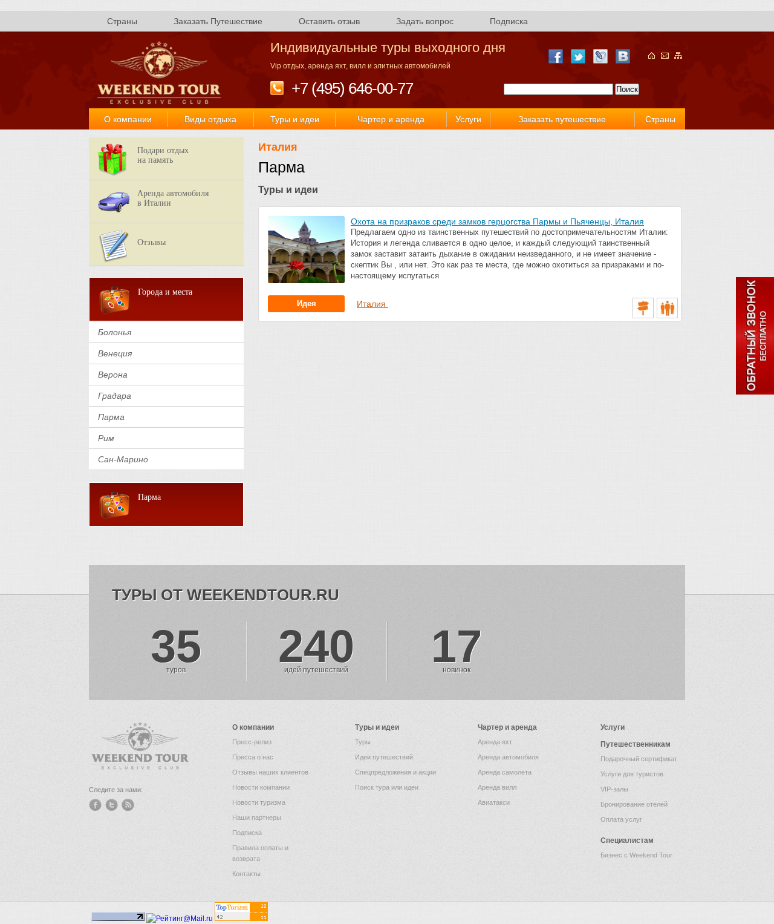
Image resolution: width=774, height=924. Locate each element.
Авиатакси (494, 802)
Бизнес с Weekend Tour (636, 855)
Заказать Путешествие (218, 21)
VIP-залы (614, 789)
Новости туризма (258, 802)
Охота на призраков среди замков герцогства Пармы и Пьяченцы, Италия (497, 221)
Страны (122, 21)
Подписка (509, 21)
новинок (456, 649)
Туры (363, 741)
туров (176, 649)
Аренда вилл (497, 787)
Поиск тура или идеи (386, 787)
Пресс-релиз (252, 741)
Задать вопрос (425, 21)
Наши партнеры (256, 817)
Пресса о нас (252, 757)
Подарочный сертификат (638, 758)
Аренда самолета (505, 772)
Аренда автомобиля (508, 757)
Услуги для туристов (631, 774)
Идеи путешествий (384, 757)
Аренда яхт (495, 741)
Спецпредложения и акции (395, 772)
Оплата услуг (621, 819)
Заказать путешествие (562, 119)
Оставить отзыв (329, 21)
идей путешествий (316, 649)
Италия (278, 147)
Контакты (246, 873)
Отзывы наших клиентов (270, 772)
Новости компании (261, 787)
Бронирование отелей (634, 804)
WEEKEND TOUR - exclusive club (159, 73)
